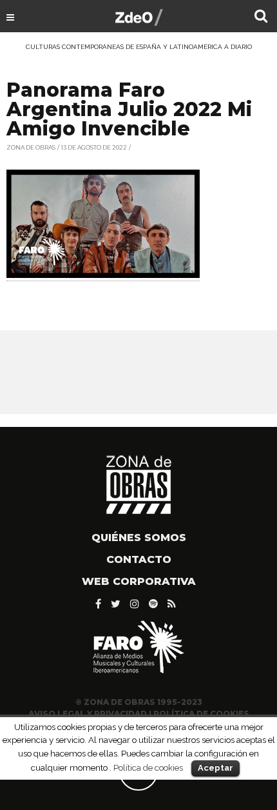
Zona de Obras (30, 147)
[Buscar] (260, 17)
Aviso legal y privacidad (87, 713)
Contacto (138, 559)
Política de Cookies (201, 713)
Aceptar (215, 768)
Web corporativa (139, 581)
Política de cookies (148, 767)
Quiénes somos (138, 537)
